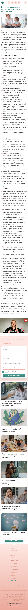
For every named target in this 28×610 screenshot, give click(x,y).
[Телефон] (9, 2)
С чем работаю (14, 550)
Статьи (14, 557)
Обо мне (14, 548)
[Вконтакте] (19, 2)
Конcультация (14, 555)
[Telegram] (12, 2)
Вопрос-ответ (14, 560)
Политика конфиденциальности (14, 603)
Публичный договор (14, 605)
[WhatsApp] (15, 2)
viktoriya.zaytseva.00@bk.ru (14, 585)
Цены (14, 553)
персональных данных (9, 372)
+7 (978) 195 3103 (14, 580)
